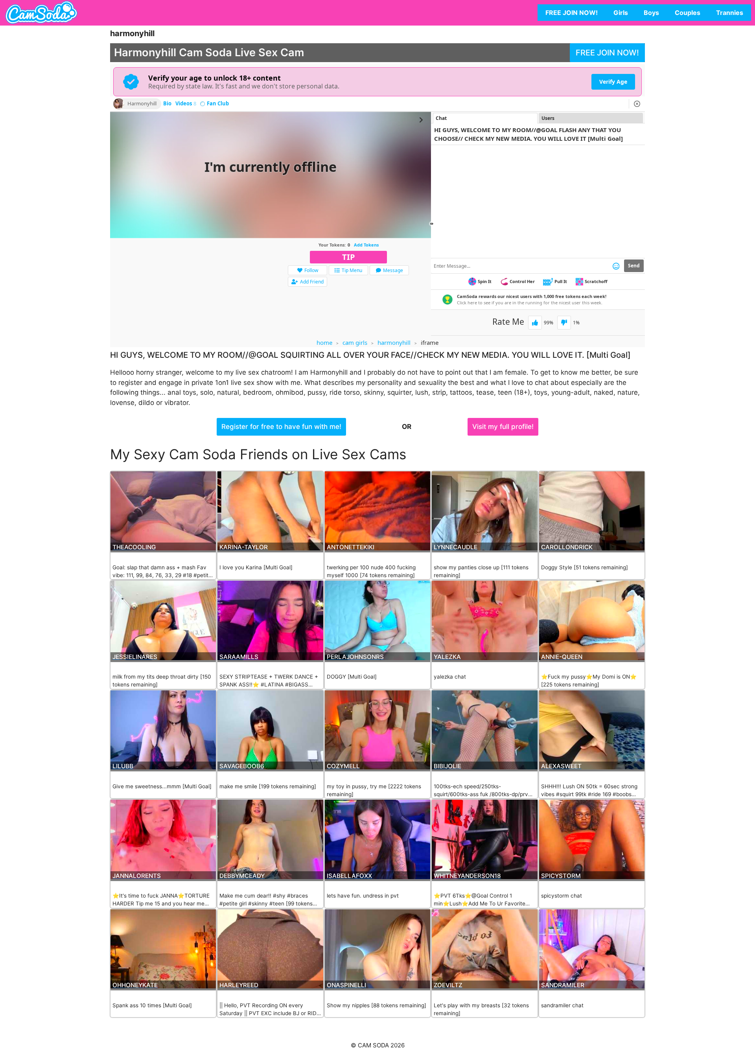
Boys (651, 13)
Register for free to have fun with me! (281, 427)
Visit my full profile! (503, 427)
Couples (687, 13)
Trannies (729, 13)
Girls (620, 13)
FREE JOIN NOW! (571, 13)
